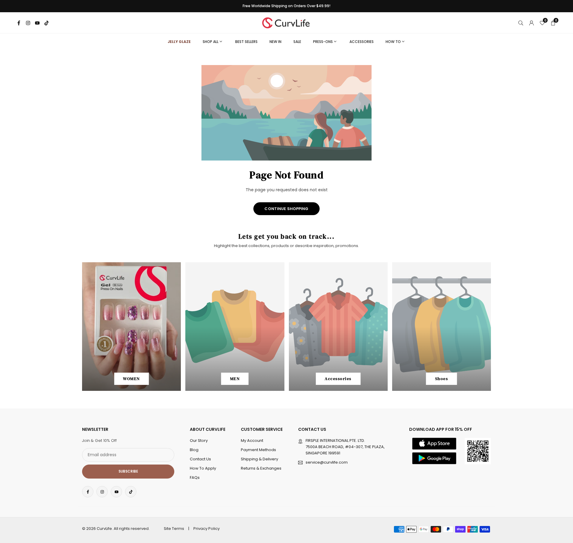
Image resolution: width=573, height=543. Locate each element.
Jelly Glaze (179, 41)
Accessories (361, 41)
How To (393, 41)
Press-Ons (323, 41)
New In (275, 41)
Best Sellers (246, 41)
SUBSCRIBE (128, 471)
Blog (194, 450)
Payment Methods (258, 450)
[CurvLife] (287, 22)
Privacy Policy (206, 528)
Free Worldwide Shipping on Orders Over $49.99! (286, 6)
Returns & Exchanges (261, 468)
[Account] (531, 22)
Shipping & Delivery (259, 459)
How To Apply (203, 468)
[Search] (520, 22)
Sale (297, 41)
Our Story (199, 440)
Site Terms (174, 528)
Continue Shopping (286, 209)
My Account (252, 440)
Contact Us (200, 459)
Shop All (210, 41)
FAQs (195, 477)
